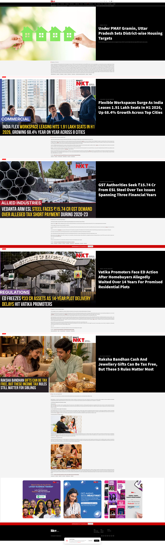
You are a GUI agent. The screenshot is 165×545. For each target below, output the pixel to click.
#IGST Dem (85, 243)
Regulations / (102, 268)
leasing (58, 142)
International (62, 3)
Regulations (53, 309)
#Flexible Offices (65, 156)
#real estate (90, 74)
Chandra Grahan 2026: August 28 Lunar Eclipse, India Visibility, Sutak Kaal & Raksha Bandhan (66, 474)
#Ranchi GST (81, 243)
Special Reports (72, 3)
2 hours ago (107, 99)
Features (54, 3)
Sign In (101, 1)
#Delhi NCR (56, 156)
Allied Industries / (102, 181)
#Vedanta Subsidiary (77, 243)
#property (87, 74)
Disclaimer (102, 532)
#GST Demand (60, 243)
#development (62, 74)
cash (74, 469)
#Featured (65, 74)
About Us (108, 529)
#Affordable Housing (53, 74)
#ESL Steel (52, 243)
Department (59, 229)
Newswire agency (111, 181)
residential (65, 314)
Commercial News (54, 137)
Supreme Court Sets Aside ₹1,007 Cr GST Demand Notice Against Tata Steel (64, 329)
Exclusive (81, 3)
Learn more (79, 542)
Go (114, 3)
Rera (102, 3)
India (58, 235)
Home (94, 529)
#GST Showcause (72, 243)
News (101, 529)
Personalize (90, 540)
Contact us (105, 3)
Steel (56, 223)
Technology (66, 3)
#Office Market (73, 156)
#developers (58, 74)
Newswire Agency (110, 268)
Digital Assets (77, 3)
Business (58, 3)
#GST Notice (63, 243)
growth (83, 141)
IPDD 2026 (85, 3)
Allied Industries (54, 219)
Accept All (96, 540)
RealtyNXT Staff (112, 99)
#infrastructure (73, 74)
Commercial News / (103, 99)
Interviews (98, 3)
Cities (95, 3)
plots (93, 319)
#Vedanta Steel (55, 243)
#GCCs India (69, 156)
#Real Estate (52, 156)
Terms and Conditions (97, 532)
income (58, 412)
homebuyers (52, 314)
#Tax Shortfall (67, 243)
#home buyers (69, 74)
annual (90, 150)
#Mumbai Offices (60, 156)
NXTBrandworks (91, 3)
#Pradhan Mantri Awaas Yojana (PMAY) (80, 74)
